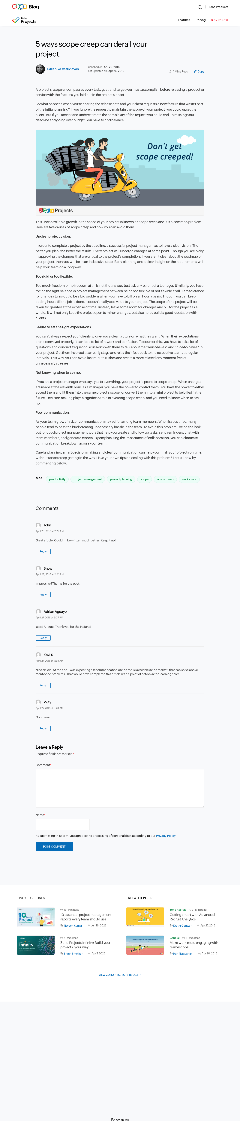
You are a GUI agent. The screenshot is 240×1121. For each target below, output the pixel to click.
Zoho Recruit (178, 909)
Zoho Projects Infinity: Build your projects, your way (85, 945)
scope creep (165, 479)
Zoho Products (218, 6)
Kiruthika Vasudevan (63, 69)
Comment (43, 765)
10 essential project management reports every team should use (85, 917)
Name (40, 815)
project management (88, 479)
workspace (189, 479)
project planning (121, 479)
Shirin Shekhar (73, 953)
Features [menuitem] (184, 20)
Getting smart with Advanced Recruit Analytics (192, 917)
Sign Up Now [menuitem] (219, 20)
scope (144, 479)
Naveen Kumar (73, 925)
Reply (43, 551)
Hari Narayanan (183, 953)
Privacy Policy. (166, 836)
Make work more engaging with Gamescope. (194, 945)
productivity (57, 479)
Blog (34, 6)
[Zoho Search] (200, 7)
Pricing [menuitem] (201, 20)
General (175, 937)
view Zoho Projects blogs (118, 974)
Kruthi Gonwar (182, 925)
